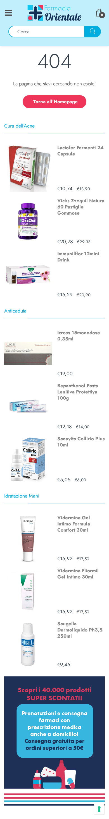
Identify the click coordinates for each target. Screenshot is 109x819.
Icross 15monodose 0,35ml (78, 336)
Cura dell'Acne (19, 125)
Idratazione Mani (21, 495)
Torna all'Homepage (55, 101)
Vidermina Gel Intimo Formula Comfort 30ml (73, 524)
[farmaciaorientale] (54, 12)
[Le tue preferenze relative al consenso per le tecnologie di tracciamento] (99, 809)
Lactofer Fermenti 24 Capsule (80, 151)
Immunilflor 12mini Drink (78, 257)
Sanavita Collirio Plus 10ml (81, 442)
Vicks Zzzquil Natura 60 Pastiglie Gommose (80, 207)
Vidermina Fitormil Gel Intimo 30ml (78, 574)
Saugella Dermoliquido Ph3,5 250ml (80, 630)
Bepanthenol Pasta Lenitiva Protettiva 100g (77, 392)
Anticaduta (15, 310)
